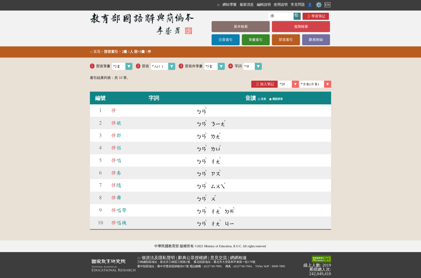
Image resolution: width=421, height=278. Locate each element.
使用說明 (281, 4)
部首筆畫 (103, 66)
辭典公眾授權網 (192, 257)
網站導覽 (230, 4)
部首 (145, 66)
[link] (315, 84)
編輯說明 (264, 4)
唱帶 (119, 210)
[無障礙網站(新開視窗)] (321, 259)
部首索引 (286, 40)
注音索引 (226, 40)
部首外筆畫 (194, 66)
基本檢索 (241, 26)
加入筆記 (267, 84)
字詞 (238, 66)
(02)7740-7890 (213, 266)
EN (327, 5)
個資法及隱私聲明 (158, 257)
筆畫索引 (256, 40)
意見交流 (218, 257)
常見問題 (298, 4)
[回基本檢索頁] (142, 24)
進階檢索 (301, 26)
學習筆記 (318, 16)
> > (120, 52)
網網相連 (238, 257)
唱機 (119, 222)
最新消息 (247, 4)
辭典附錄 (316, 40)
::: (218, 5)
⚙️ (319, 5)
